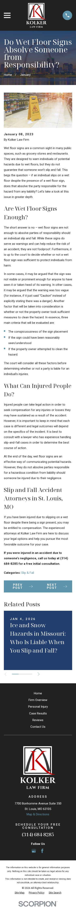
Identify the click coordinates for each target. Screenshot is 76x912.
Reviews (37, 720)
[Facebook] (42, 851)
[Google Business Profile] (34, 851)
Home (38, 693)
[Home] (36, 15)
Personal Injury (38, 706)
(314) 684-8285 (38, 834)
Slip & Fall (27, 573)
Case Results (38, 713)
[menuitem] (20, 892)
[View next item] (38, 674)
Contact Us (37, 727)
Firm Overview (38, 700)
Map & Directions (38, 814)
